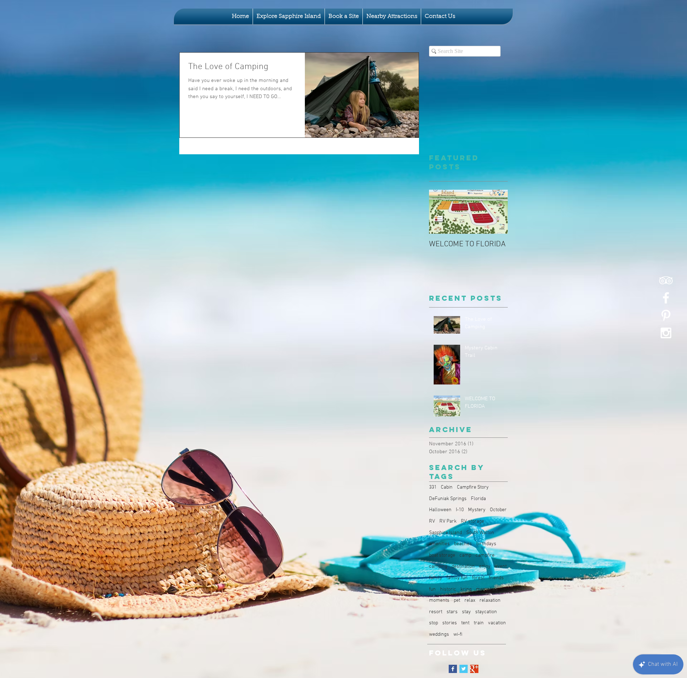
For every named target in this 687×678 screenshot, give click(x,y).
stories (449, 623)
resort (435, 612)
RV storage (472, 521)
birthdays (486, 544)
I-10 (460, 510)
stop (433, 623)
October (498, 510)
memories (487, 589)
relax (469, 600)
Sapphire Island (445, 533)
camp (465, 555)
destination (463, 566)
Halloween (440, 510)
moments (439, 600)
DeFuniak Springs (448, 499)
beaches (463, 544)
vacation (497, 623)
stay (466, 612)
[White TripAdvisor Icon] (665, 280)
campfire (485, 555)
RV (432, 521)
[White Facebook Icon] (665, 297)
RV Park (448, 521)
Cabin (447, 487)
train (479, 623)
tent (465, 623)
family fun (457, 578)
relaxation (490, 600)
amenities (439, 544)
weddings (439, 634)
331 (433, 487)
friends (496, 578)
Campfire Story (473, 487)
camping (438, 566)
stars (452, 612)
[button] (289, 16)
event (501, 566)
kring (466, 589)
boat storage (442, 555)
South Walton (480, 533)
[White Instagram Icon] (665, 332)
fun (432, 589)
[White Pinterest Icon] (665, 315)
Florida (478, 499)
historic (448, 589)
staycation (486, 612)
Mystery (477, 510)
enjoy (485, 566)
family (435, 578)
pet (457, 600)
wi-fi (457, 634)
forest (478, 578)
